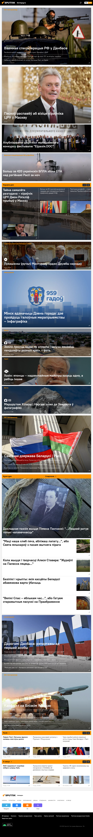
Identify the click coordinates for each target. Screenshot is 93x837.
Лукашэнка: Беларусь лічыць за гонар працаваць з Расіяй (25, 464)
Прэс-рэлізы (38, 816)
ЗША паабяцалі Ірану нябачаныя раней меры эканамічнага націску (29, 721)
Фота (6, 330)
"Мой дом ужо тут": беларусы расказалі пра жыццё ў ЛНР (25, 667)
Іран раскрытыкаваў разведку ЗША (17, 725)
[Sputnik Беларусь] (9, 4)
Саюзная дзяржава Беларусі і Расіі (17, 244)
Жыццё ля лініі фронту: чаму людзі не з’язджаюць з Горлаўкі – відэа (29, 660)
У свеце (6, 761)
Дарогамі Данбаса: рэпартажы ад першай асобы (31, 645)
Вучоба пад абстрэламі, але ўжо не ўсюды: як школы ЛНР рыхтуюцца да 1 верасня (35, 663)
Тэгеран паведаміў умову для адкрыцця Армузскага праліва (26, 718)
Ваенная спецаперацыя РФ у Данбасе (46, 36)
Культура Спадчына (28, 476)
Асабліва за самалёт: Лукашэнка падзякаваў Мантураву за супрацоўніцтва (32, 468)
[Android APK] (7, 825)
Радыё (6, 359)
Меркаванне (27, 800)
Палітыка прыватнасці (62, 816)
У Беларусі (60, 800)
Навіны (4, 800)
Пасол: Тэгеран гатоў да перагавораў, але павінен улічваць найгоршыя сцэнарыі (34, 710)
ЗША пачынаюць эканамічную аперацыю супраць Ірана (24, 714)
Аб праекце (5, 816)
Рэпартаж (12, 800)
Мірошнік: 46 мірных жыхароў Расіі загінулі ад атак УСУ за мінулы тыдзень (32, 56)
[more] (89, 63)
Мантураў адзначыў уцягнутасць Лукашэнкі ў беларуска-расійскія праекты (32, 460)
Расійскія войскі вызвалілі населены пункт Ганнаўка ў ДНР (26, 52)
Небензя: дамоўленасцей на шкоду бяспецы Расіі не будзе (26, 60)
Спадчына (42, 800)
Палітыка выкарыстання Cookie (80, 816)
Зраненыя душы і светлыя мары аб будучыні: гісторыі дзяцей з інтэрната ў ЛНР (34, 656)
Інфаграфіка (9, 272)
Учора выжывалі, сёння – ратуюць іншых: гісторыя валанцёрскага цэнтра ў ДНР (34, 652)
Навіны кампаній (49, 816)
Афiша (35, 800)
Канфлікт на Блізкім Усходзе (46, 701)
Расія (5, 733)
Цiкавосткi (51, 800)
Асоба (19, 800)
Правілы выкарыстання (25, 816)
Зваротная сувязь (7, 818)
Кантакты (13, 816)
